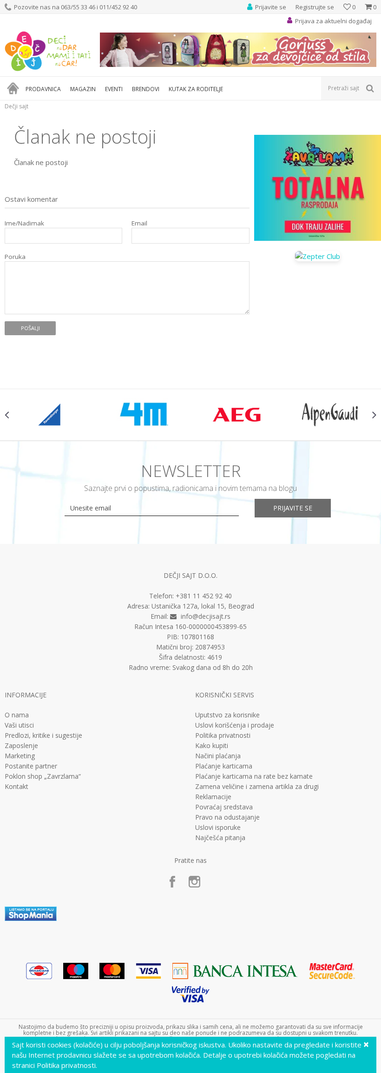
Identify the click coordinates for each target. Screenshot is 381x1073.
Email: (27, 57)
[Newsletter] (278, 46)
